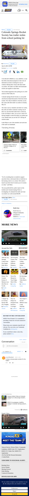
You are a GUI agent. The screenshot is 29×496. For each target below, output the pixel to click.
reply (7, 362)
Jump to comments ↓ (7, 203)
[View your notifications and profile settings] (25, 351)
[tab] (7, 351)
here (12, 333)
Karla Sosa (5, 63)
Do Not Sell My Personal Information (11, 455)
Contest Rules (5, 457)
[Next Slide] (26, 141)
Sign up (24, 339)
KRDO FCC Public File (8, 451)
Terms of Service (6, 447)
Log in (20, 339)
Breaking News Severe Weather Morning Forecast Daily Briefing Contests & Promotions (7, 469)
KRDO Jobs (11, 449)
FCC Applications (19, 449)
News (14, 197)
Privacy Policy (15, 447)
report (24, 362)
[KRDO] (9, 10)
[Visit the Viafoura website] (24, 409)
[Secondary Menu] (4, 10)
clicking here (14, 329)
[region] (14, 375)
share (21, 362)
